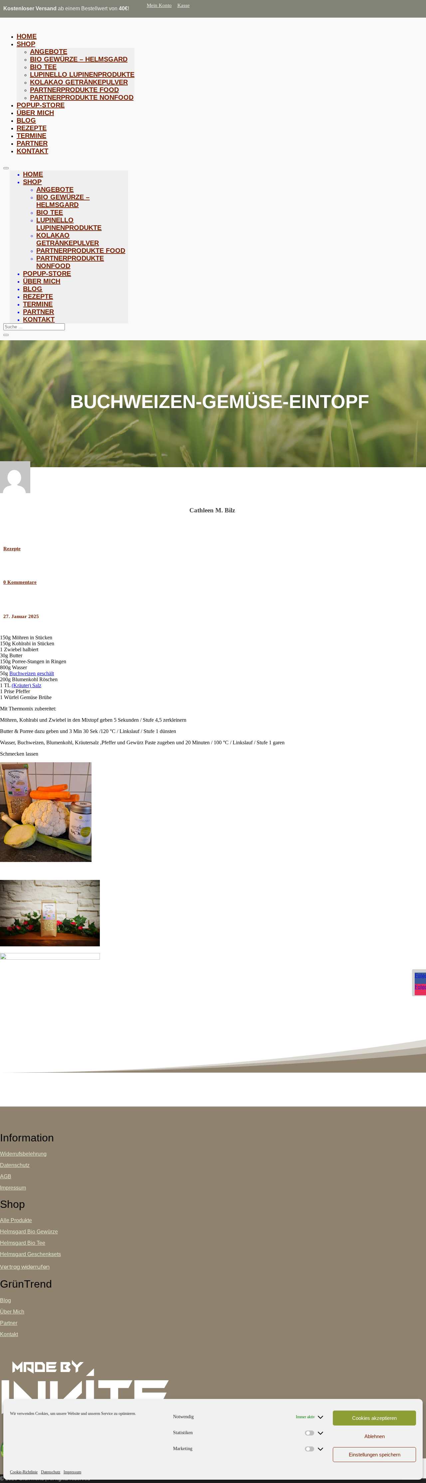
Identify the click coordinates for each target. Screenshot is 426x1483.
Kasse (183, 5)
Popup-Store (41, 105)
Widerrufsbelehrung (23, 1154)
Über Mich (35, 112)
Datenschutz (50, 1472)
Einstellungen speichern (374, 1454)
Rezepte (32, 128)
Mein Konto (159, 5)
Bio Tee (43, 66)
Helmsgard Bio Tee (22, 1243)
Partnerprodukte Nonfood (81, 97)
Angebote (48, 51)
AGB (5, 1176)
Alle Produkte (16, 1220)
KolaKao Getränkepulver (79, 82)
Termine (31, 135)
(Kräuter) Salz (26, 685)
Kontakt (32, 151)
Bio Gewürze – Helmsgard (78, 59)
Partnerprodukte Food (74, 89)
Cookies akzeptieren (374, 1418)
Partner (32, 143)
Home (27, 36)
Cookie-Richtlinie (24, 1472)
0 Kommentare (20, 582)
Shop (26, 44)
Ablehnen (374, 1436)
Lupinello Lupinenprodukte (82, 74)
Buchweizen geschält (31, 673)
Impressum (72, 1472)
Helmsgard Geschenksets (30, 1254)
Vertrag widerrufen (25, 1267)
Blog (26, 120)
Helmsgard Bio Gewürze (29, 1231)
